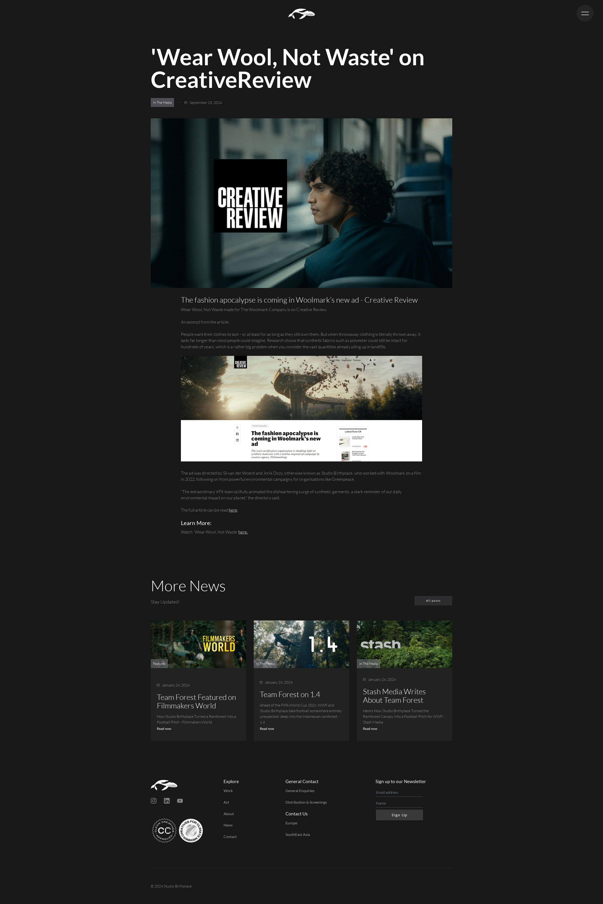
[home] (301, 13)
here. (243, 531)
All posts (433, 600)
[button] (585, 13)
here (233, 510)
